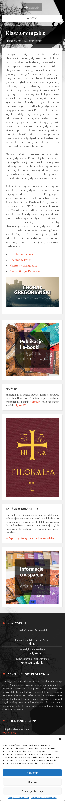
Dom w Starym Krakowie (25, 271)
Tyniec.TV (35, 401)
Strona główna (13, 40)
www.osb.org (9, 732)
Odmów (32, 782)
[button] (60, 738)
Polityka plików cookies (18, 797)
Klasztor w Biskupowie (23, 265)
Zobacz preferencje (33, 791)
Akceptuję (32, 772)
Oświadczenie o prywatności (44, 797)
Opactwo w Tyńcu (20, 260)
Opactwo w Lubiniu (21, 254)
